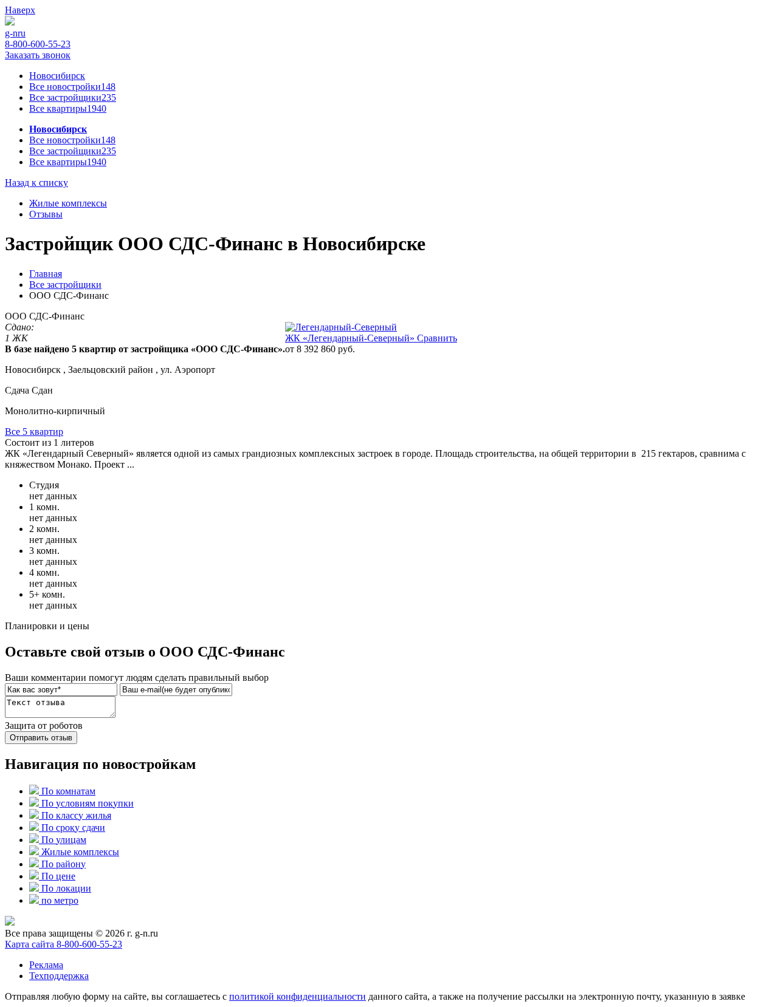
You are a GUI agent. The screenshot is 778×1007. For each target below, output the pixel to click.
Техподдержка (59, 976)
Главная (45, 273)
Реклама (46, 965)
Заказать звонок (38, 55)
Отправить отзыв (41, 737)
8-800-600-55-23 (38, 44)
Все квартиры (67, 108)
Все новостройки (72, 86)
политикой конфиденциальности (297, 996)
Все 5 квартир (34, 431)
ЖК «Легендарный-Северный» (351, 338)
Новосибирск (57, 75)
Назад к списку (36, 182)
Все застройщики (72, 97)
